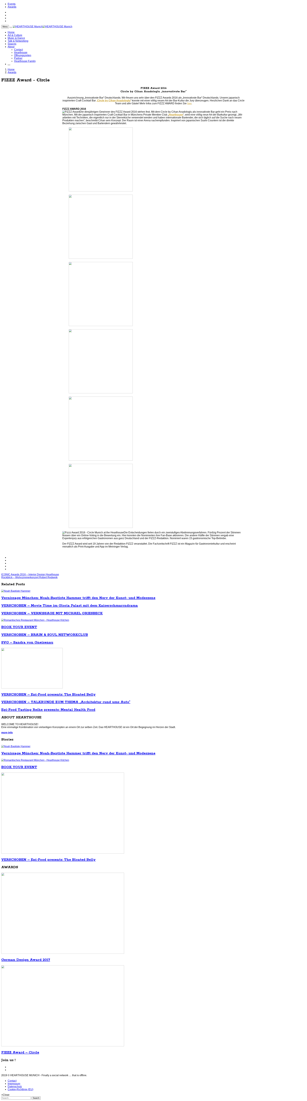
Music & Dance (16, 38)
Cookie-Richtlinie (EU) (20, 1089)
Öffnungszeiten (22, 55)
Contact (18, 49)
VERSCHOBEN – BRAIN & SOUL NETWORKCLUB (44, 635)
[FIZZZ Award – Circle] (62, 1045)
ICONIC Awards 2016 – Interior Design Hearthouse (30, 574)
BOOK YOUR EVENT (19, 627)
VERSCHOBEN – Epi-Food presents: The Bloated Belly (48, 694)
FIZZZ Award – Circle (20, 1052)
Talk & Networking (18, 41)
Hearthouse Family (25, 61)
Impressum (14, 1083)
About (11, 46)
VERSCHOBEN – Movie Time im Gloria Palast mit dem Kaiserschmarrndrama (69, 605)
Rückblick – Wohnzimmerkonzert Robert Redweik (29, 577)
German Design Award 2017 (25, 960)
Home (11, 32)
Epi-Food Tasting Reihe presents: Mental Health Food (48, 710)
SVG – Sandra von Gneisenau (27, 642)
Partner (18, 58)
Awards (12, 6)
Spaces (12, 43)
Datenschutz (15, 1086)
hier (189, 103)
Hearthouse (20, 52)
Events (12, 4)
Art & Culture (15, 35)
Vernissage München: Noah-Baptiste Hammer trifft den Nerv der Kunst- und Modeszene (78, 598)
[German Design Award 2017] (62, 953)
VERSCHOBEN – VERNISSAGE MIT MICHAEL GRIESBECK (52, 613)
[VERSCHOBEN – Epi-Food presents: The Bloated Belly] (32, 687)
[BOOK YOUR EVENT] (35, 620)
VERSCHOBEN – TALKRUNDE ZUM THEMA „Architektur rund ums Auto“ (65, 702)
